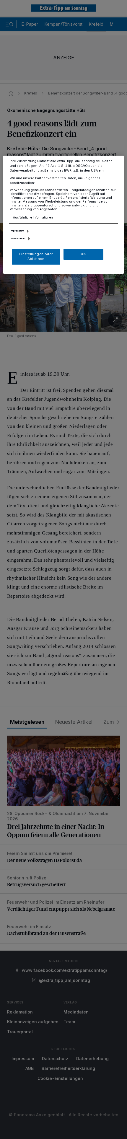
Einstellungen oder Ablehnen (36, 256)
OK (83, 254)
